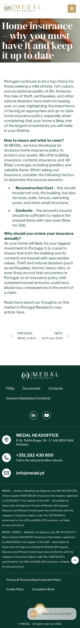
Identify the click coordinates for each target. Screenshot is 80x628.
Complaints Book (43, 589)
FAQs (10, 388)
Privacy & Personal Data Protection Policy (33, 579)
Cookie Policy (15, 589)
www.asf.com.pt (14, 525)
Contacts (56, 388)
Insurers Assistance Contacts (28, 398)
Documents (31, 388)
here (20, 312)
